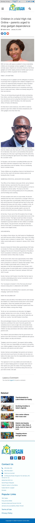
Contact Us (7, 464)
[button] (2, 8)
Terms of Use (7, 509)
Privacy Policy (7, 513)
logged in (12, 380)
